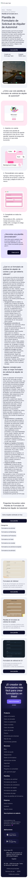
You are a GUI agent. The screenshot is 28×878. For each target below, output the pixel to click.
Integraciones (7, 754)
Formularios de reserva (10, 782)
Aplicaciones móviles (10, 760)
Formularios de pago (10, 793)
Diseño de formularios (10, 757)
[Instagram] (8, 817)
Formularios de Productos (8, 535)
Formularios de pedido (10, 790)
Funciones (6, 766)
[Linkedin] (5, 817)
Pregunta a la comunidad (11, 769)
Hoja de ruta (7, 739)
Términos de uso (10, 871)
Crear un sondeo (8, 724)
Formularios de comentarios (12, 785)
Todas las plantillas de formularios (13, 796)
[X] (11, 817)
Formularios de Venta (7, 539)
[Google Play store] (12, 841)
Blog (5, 749)
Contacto (6, 806)
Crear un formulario (9, 716)
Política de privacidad (13, 868)
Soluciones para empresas (11, 736)
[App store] (12, 834)
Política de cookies (14, 874)
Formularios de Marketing (8, 532)
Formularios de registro (10, 787)
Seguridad (7, 763)
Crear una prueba (9, 727)
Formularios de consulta (8, 543)
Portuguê (14, 849)
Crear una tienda (8, 730)
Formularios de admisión (8, 550)
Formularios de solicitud (8, 528)
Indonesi (14, 846)
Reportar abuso (8, 809)
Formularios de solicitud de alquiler (11, 547)
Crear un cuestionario (10, 722)
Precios (6, 733)
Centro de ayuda (8, 752)
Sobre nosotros (8, 803)
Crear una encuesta (9, 719)
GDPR (18, 871)
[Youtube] (15, 817)
